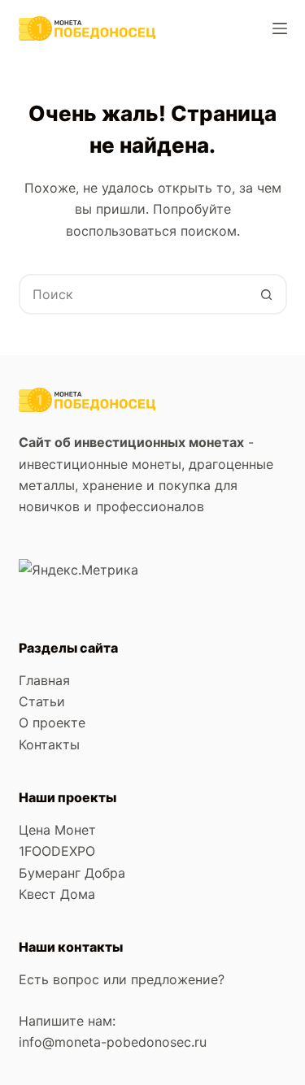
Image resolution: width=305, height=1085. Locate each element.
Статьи (42, 701)
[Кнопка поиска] (266, 294)
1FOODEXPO (57, 851)
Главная (44, 680)
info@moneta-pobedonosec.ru (115, 1042)
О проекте (52, 722)
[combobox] (134, 294)
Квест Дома (57, 894)
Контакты (49, 744)
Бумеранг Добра (72, 873)
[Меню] (279, 28)
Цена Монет (57, 830)
